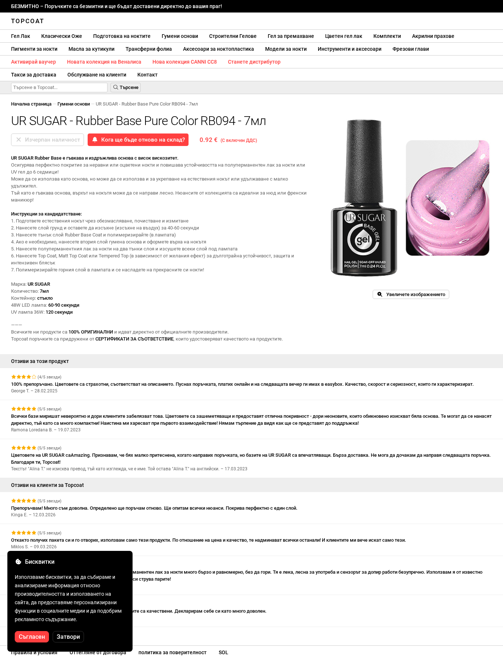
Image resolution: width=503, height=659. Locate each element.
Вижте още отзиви (32, 633)
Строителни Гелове (233, 36)
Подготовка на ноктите (122, 36)
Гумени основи (180, 36)
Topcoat (27, 21)
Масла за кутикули (91, 49)
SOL (223, 652)
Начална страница (31, 104)
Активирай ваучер (33, 62)
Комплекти (387, 36)
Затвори (68, 636)
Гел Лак (20, 36)
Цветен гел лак (343, 36)
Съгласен (32, 636)
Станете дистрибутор (254, 62)
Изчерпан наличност (51, 139)
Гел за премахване (291, 36)
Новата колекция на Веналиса (104, 62)
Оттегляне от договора (98, 652)
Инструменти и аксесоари (349, 49)
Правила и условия (34, 652)
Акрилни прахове (433, 36)
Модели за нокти (286, 49)
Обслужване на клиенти (96, 75)
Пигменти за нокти (34, 49)
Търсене (128, 87)
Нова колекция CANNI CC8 (184, 62)
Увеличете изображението (414, 294)
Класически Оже (61, 36)
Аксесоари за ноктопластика (218, 49)
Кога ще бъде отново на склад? (141, 139)
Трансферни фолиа (149, 49)
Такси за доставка (33, 75)
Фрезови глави (411, 49)
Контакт (147, 75)
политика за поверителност (172, 652)
